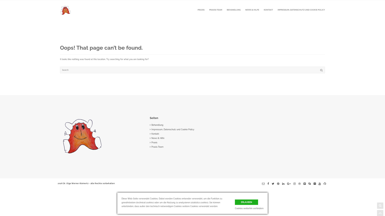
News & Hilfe (252, 10)
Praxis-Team (215, 10)
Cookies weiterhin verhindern (249, 208)
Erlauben (246, 202)
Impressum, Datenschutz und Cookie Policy (301, 10)
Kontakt (268, 10)
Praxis (201, 10)
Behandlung (234, 10)
